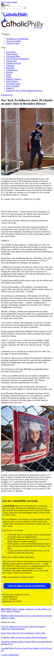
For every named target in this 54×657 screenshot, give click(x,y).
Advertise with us (13, 43)
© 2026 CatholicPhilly (10, 655)
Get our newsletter (13, 41)
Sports (8, 75)
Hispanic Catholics (13, 79)
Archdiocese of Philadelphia (17, 39)
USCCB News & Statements (17, 59)
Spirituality (10, 68)
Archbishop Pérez (13, 56)
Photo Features (12, 54)
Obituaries (10, 65)
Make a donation (12, 86)
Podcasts (9, 72)
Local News (11, 52)
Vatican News (11, 61)
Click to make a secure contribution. (27, 586)
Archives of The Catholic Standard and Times (24, 90)
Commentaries (11, 70)
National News (7, 95)
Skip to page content (9, 2)
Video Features (12, 81)
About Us (10, 88)
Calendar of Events (13, 63)
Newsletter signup (13, 84)
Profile (8, 77)
